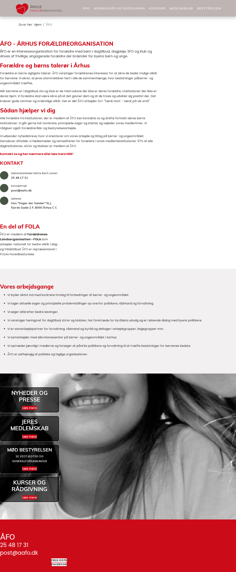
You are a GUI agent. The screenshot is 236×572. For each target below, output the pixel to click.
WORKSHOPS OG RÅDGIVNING (119, 8)
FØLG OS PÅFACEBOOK (59, 562)
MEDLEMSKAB (181, 8)
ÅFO (86, 8)
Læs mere (29, 408)
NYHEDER (157, 8)
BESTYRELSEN (209, 8)
